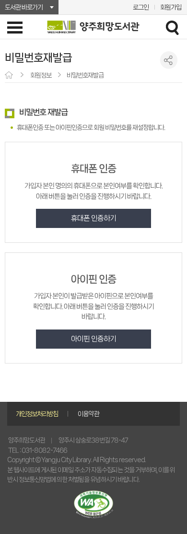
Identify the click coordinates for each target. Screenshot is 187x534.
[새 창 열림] (93, 504)
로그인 (141, 7)
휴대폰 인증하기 (93, 218)
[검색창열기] (172, 27)
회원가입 (170, 7)
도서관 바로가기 (24, 7)
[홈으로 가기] (10, 75)
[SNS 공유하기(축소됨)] (169, 60)
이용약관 (88, 413)
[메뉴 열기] (15, 27)
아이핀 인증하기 (93, 339)
